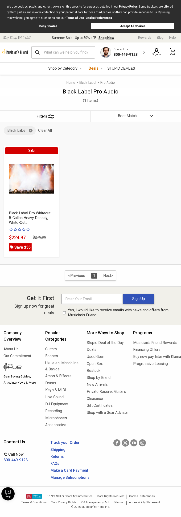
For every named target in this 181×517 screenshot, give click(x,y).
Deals (94, 68)
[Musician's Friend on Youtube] (134, 443)
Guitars (51, 349)
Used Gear (95, 356)
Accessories (55, 425)
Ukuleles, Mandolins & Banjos (61, 366)
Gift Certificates (100, 405)
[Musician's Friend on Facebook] (117, 443)
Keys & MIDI (55, 390)
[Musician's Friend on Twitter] (125, 443)
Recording (53, 411)
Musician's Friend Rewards (155, 342)
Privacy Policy (128, 6)
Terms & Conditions (34, 502)
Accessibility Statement (144, 502)
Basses (51, 356)
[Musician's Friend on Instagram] (142, 443)
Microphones (56, 418)
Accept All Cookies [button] (132, 26)
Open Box (95, 363)
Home (70, 82)
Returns (57, 456)
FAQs (54, 463)
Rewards (144, 37)
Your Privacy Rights (64, 502)
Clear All (45, 130)
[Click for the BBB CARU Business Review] (34, 496)
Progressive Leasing (150, 363)
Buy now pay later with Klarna (155, 356)
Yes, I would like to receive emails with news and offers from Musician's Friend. (118, 312)
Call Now (16, 457)
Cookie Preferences (99, 18)
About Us (11, 349)
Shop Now (106, 38)
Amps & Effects (58, 376)
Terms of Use (75, 18)
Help (172, 37)
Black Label (87, 82)
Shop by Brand (99, 377)
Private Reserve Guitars (106, 391)
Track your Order (64, 442)
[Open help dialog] (8, 493)
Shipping (58, 449)
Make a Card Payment (69, 470)
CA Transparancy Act (95, 502)
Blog (160, 37)
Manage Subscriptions (70, 477)
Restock (93, 370)
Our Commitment (17, 356)
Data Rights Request (110, 496)
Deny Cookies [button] (48, 26)
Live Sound (54, 397)
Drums (50, 383)
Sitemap (119, 502)
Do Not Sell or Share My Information (70, 496)
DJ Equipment (56, 404)
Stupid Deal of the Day (105, 342)
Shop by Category (63, 68)
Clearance (95, 398)
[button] (172, 52)
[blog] (21, 367)
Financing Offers (146, 349)
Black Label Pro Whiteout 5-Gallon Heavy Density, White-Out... (29, 218)
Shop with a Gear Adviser (106, 412)
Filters (42, 116)
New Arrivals (97, 384)
